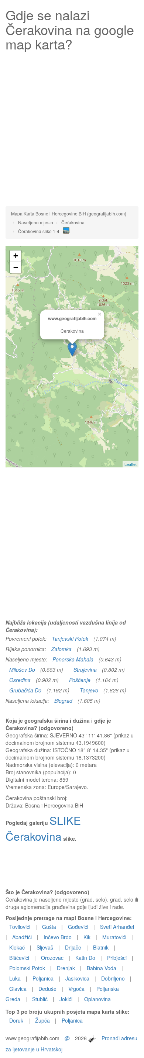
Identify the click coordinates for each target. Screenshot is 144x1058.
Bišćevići (19, 957)
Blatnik (101, 947)
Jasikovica (77, 978)
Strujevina (85, 669)
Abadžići (22, 937)
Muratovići (114, 937)
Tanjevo (89, 690)
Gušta (49, 926)
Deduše (47, 988)
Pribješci (117, 957)
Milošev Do (22, 669)
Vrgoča (76, 988)
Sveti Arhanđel (117, 926)
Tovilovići (19, 926)
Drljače (73, 947)
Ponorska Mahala (72, 659)
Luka (15, 978)
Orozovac (52, 957)
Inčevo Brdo (58, 937)
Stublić (40, 999)
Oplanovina (97, 999)
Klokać (17, 947)
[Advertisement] (72, 127)
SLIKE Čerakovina (43, 828)
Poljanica (43, 978)
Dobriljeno (113, 978)
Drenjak (66, 968)
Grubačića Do (25, 690)
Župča (42, 1020)
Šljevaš (45, 947)
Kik (86, 937)
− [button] (15, 267)
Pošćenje (79, 680)
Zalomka (61, 649)
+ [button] (15, 255)
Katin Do (85, 957)
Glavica (18, 988)
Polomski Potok (27, 968)
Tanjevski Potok (70, 638)
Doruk (16, 1020)
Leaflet (130, 464)
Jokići (65, 999)
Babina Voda (101, 968)
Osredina (20, 680)
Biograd (63, 700)
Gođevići (78, 926)
